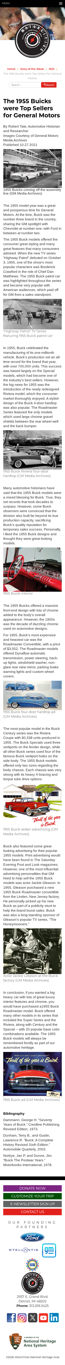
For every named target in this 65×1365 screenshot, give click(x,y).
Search (50, 85)
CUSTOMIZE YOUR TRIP (32, 1196)
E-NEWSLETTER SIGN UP (32, 1204)
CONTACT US (32, 1212)
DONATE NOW (32, 1188)
